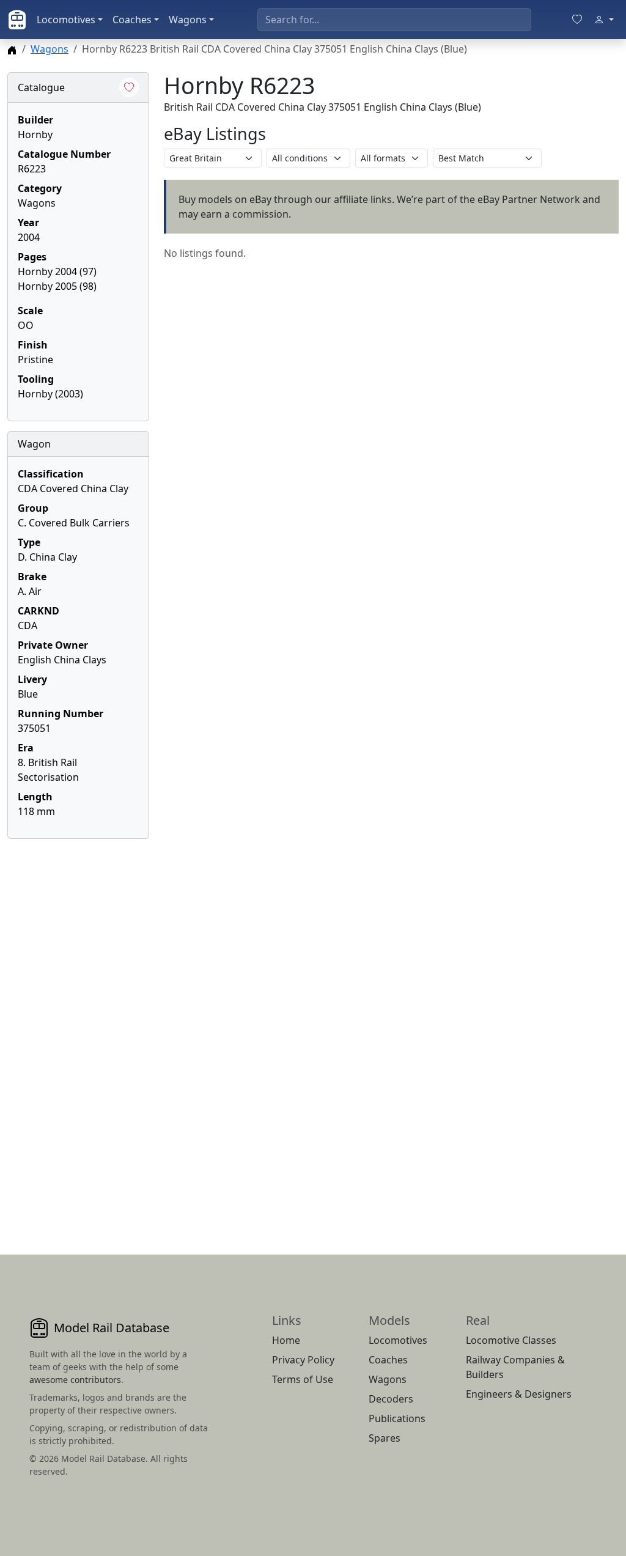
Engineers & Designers (519, 1394)
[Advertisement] (78, 1032)
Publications (397, 1418)
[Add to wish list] (129, 87)
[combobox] (394, 19)
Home (286, 1340)
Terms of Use (302, 1379)
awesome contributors (75, 1379)
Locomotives (66, 19)
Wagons (188, 19)
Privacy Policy (303, 1359)
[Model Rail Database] (17, 19)
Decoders (391, 1399)
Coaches (132, 19)
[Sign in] (604, 19)
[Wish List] (577, 19)
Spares (384, 1438)
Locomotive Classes (511, 1340)
